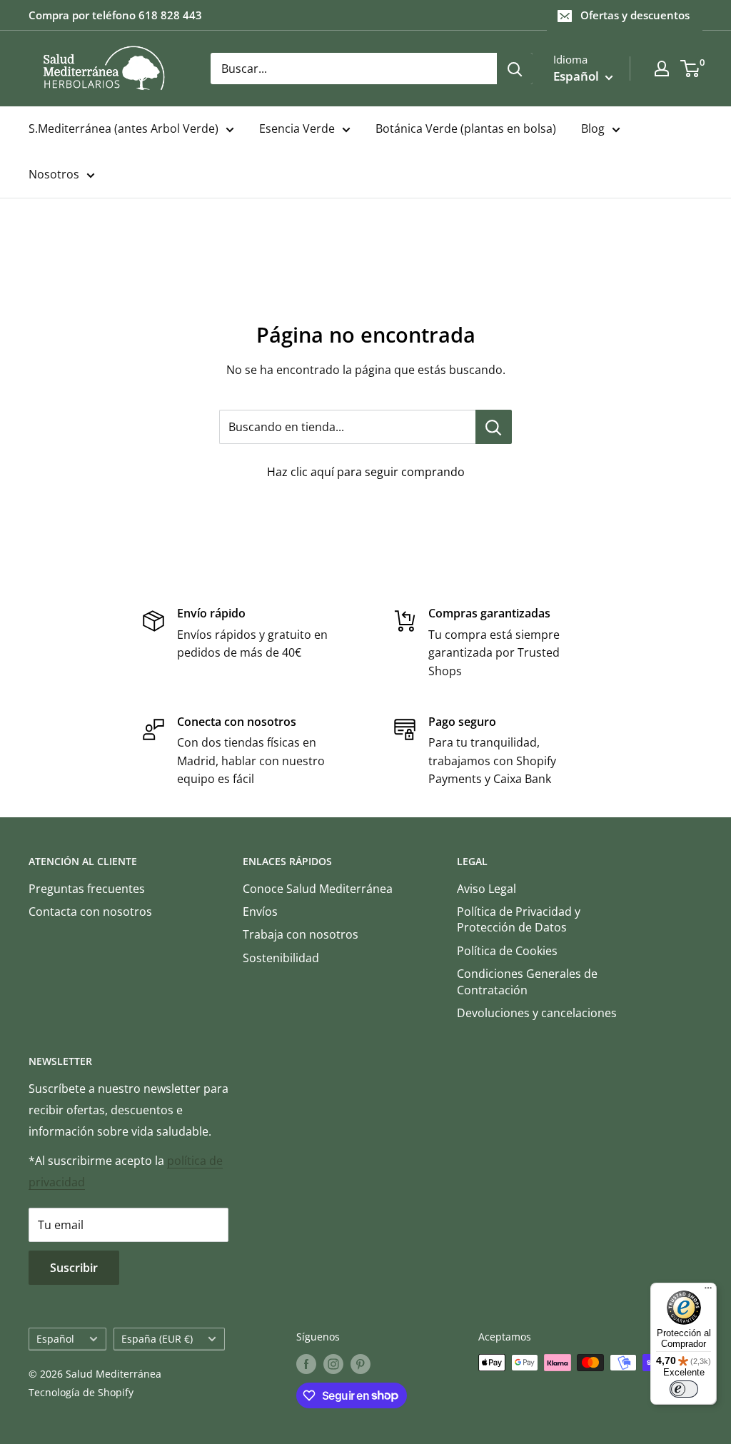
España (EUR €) (157, 1338)
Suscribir (74, 1268)
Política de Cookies (507, 951)
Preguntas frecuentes (87, 889)
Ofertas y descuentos (635, 15)
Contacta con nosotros (90, 911)
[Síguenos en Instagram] (333, 1364)
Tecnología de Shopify (81, 1392)
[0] (691, 68)
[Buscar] (515, 68)
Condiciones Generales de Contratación (527, 981)
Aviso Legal (486, 889)
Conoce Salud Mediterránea (318, 889)
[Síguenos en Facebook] (306, 1364)
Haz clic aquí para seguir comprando (366, 472)
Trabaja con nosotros (300, 934)
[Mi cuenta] (662, 68)
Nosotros (54, 174)
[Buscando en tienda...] (493, 427)
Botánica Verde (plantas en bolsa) (465, 128)
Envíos (260, 911)
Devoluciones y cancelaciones (537, 1013)
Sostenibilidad (281, 958)
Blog (593, 128)
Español (55, 1338)
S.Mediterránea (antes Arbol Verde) (123, 128)
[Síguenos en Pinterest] (360, 1364)
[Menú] (708, 1291)
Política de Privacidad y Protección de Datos (518, 919)
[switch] (684, 1389)
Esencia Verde (297, 128)
